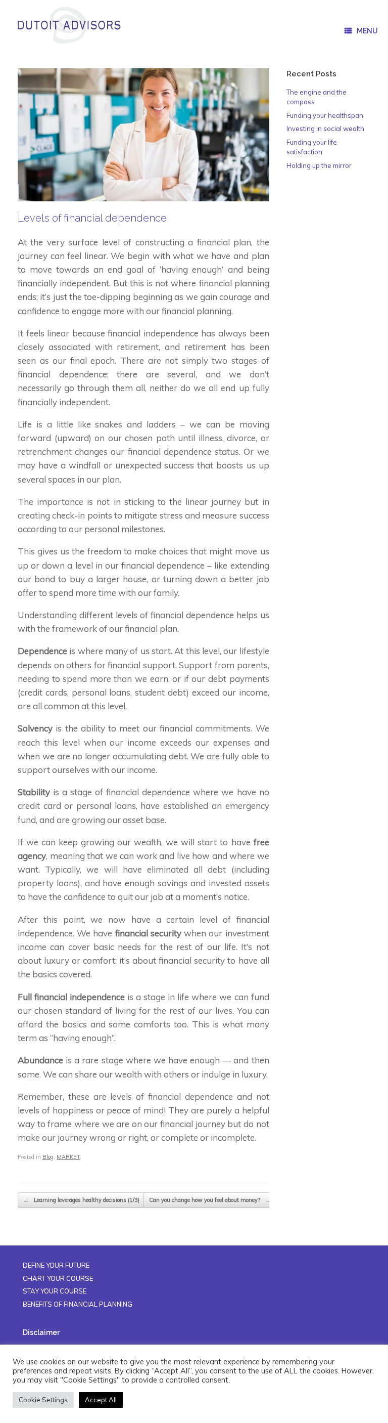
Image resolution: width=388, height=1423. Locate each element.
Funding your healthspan (324, 115)
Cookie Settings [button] (43, 1400)
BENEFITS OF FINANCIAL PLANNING (77, 1304)
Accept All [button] (101, 1400)
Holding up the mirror (319, 165)
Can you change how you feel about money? (210, 1199)
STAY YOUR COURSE (54, 1291)
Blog (48, 1156)
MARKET (68, 1156)
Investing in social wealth (325, 128)
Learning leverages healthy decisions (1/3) (81, 1199)
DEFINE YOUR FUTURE (56, 1265)
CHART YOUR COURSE (58, 1278)
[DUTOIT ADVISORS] (68, 25)
